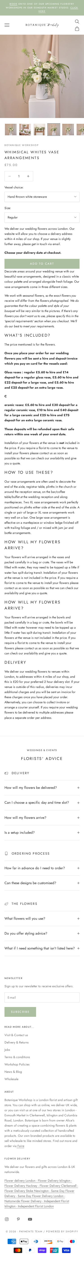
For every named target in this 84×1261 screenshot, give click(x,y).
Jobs (7, 1049)
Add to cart (42, 264)
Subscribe (20, 1012)
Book (13, 4)
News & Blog (13, 1071)
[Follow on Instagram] (6, 1219)
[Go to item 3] (39, 129)
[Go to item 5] (68, 129)
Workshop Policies (17, 1064)
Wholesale (11, 1079)
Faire (20, 1146)
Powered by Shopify (62, 1231)
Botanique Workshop (21, 145)
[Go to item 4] (53, 129)
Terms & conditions (17, 1057)
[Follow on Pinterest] (18, 1219)
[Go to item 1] (10, 129)
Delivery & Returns (16, 1042)
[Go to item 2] (25, 129)
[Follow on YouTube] (30, 1219)
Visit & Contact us (16, 1035)
